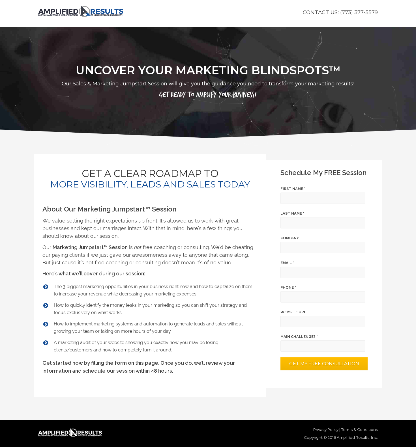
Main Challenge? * (299, 336)
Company (289, 238)
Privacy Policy (325, 429)
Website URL (293, 312)
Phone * (288, 287)
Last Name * (292, 213)
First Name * (292, 189)
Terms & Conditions (359, 429)
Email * (287, 263)
